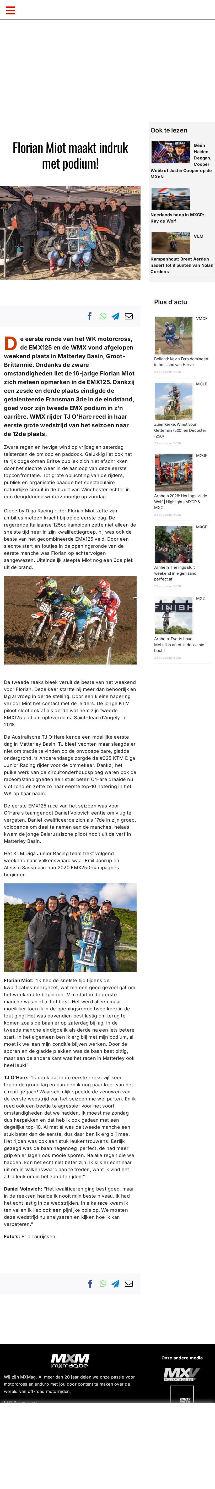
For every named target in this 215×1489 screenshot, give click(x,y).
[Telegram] (115, 316)
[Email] (128, 316)
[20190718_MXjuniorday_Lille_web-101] (182, 1370)
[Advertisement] (109, 1444)
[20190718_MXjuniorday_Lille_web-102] (182, 1387)
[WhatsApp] (103, 316)
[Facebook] (90, 316)
